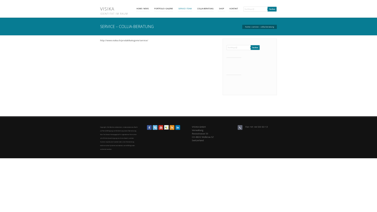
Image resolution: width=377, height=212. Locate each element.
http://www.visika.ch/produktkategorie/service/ (124, 40)
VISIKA (107, 9)
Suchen (272, 9)
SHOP (221, 8)
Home (247, 26)
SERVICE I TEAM (185, 8)
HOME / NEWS (143, 8)
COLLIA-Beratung (205, 8)
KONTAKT (234, 8)
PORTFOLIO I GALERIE (163, 8)
